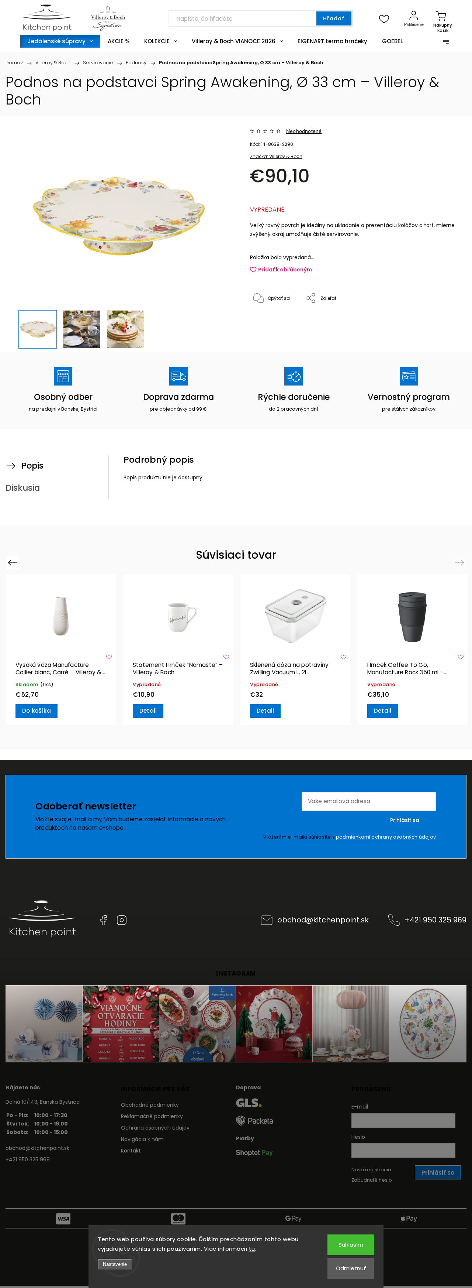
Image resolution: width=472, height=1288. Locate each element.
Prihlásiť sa (404, 820)
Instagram (121, 920)
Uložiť (267, 321)
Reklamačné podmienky (152, 1116)
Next (461, 562)
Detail (148, 711)
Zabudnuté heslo (371, 1180)
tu (252, 1249)
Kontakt (131, 1150)
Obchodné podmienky (150, 1105)
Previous (13, 562)
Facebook (103, 920)
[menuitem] (60, 41)
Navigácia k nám (142, 1139)
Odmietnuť (351, 1268)
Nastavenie (115, 1264)
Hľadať (333, 18)
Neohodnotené (304, 131)
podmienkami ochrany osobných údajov (386, 837)
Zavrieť (438, 323)
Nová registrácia (371, 1170)
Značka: (276, 156)
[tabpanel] (61, 649)
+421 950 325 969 (435, 920)
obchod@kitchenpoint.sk (323, 920)
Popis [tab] (32, 466)
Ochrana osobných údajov (155, 1127)
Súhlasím (351, 1244)
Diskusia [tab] (23, 488)
